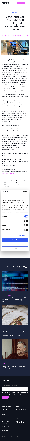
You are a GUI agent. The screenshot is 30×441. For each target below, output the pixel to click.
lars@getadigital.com (8, 173)
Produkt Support (6, 419)
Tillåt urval (15, 244)
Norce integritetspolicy (21, 394)
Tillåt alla (15, 239)
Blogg (18, 406)
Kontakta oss (5, 430)
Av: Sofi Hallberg (17, 35)
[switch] (26, 221)
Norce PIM (4, 409)
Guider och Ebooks (21, 409)
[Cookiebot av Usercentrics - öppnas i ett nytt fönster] (22, 192)
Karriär (3, 414)
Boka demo (21, 2)
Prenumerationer (21, 436)
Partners (15, 12)
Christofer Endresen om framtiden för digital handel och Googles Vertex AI (14, 299)
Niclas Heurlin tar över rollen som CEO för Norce (14, 367)
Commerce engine (6, 406)
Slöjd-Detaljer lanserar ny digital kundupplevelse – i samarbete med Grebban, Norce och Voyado (15, 334)
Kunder (3, 329)
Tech (3, 295)
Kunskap (18, 404)
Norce (3, 363)
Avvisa (15, 248)
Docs (17, 412)
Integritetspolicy (6, 436)
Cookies (13, 436)
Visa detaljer (22, 235)
